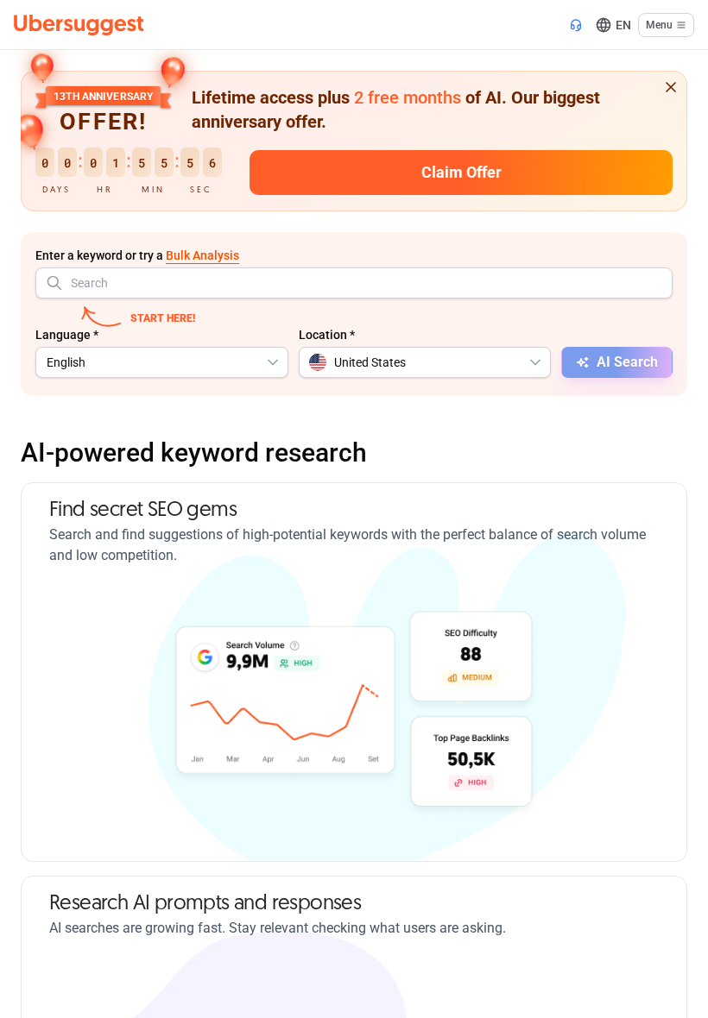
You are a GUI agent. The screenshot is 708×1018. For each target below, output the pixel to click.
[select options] (272, 362)
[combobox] (354, 282)
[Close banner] (671, 87)
